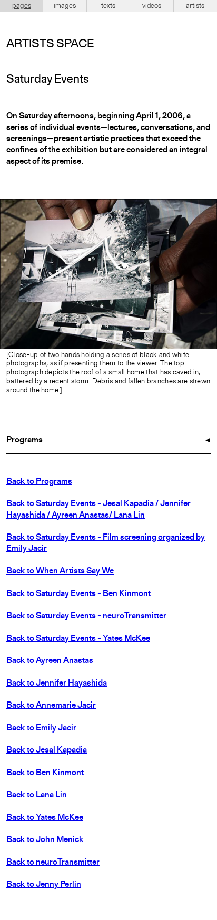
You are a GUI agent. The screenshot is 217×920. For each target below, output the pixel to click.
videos (151, 5)
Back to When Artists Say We (60, 571)
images (65, 5)
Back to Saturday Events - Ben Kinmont (78, 594)
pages (21, 5)
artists (195, 5)
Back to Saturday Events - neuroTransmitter (86, 616)
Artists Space (50, 44)
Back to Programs (39, 482)
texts (108, 5)
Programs (24, 440)
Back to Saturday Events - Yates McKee (78, 639)
